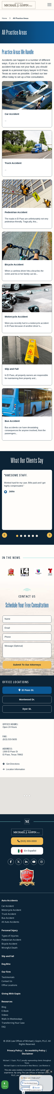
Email (7, 628)
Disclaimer (27, 1053)
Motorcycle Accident (16, 316)
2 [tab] (21, 536)
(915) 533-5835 (10, 739)
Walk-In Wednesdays (12, 1018)
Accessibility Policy (35, 1050)
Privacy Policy (14, 1050)
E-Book (5, 1010)
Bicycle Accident (14, 264)
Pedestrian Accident (16, 212)
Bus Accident (12, 421)
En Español (29, 850)
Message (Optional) (14, 646)
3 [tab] (25, 536)
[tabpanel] (27, 500)
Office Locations (9, 985)
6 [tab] (37, 536)
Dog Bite (6, 964)
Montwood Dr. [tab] (26, 699)
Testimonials (8, 977)
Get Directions (13, 764)
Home (4, 18)
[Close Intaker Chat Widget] (51, 1071)
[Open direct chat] (47, 1071)
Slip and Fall (12, 369)
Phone (8, 637)
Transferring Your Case (13, 1022)
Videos (5, 1014)
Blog (4, 1007)
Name (7, 619)
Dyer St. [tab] (26, 709)
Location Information (15, 769)
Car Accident (12, 114)
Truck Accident (13, 163)
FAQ (4, 1026)
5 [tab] (33, 536)
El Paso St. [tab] (27, 690)
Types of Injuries (10, 935)
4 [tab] (29, 536)
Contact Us (7, 981)
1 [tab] (17, 536)
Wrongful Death (9, 947)
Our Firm (6, 971)
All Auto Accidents (10, 921)
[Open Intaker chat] (23, 1092)
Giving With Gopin (11, 993)
